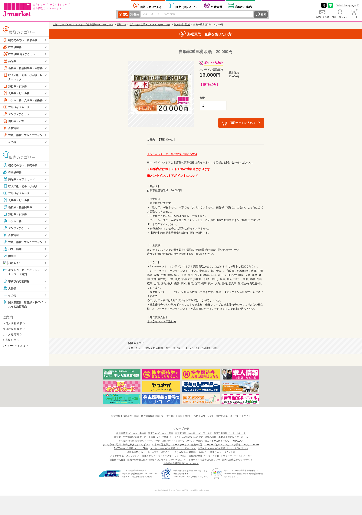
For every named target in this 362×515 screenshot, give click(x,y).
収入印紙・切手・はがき (22, 186)
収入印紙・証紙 (182, 24)
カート (354, 17)
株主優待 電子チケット (21, 54)
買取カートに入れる (243, 122)
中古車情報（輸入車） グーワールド (193, 433)
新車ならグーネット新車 (160, 433)
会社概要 (170, 416)
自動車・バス (16, 121)
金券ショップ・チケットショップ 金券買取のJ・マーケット (83, 24)
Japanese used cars (192, 437)
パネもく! (14, 263)
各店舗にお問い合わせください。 (233, 162)
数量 (202, 97)
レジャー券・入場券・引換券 (25, 100)
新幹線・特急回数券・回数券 (25, 68)
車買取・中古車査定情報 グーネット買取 (134, 437)
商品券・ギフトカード (21, 179)
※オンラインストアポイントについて (172, 175)
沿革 (180, 416)
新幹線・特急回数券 (20, 207)
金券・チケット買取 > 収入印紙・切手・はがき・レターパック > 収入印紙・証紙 (173, 348)
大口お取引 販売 (12, 328)
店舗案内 (243, 6)
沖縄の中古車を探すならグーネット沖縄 (139, 441)
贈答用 (12, 256)
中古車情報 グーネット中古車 (131, 433)
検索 (263, 14)
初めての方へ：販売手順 (22, 165)
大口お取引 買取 (12, 323)
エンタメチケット (18, 114)
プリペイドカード (18, 107)
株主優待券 (14, 47)
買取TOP (121, 24)
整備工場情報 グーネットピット (230, 433)
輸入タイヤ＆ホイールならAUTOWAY (224, 441)
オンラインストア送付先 (161, 321)
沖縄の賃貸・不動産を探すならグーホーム (226, 437)
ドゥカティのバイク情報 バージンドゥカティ (173, 448)
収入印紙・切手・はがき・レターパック (25, 77)
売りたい (151, 6)
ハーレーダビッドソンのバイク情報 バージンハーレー (231, 444)
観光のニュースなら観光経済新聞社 (179, 452)
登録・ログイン (340, 17)
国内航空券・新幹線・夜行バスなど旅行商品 (25, 304)
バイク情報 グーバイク (168, 437)
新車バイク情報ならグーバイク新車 (217, 452)
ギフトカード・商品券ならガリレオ (202, 459)
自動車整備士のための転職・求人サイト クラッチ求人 (154, 459)
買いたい (187, 6)
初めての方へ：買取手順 (22, 40)
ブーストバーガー (243, 456)
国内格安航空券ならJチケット (237, 459)
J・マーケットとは (14, 345)
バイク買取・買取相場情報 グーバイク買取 (197, 456)
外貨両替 (216, 6)
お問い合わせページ (227, 249)
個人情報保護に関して (152, 416)
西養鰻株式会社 (117, 459)
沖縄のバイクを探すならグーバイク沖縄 (182, 441)
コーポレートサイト (240, 416)
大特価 (12, 288)
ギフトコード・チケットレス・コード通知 (24, 272)
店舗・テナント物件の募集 (214, 416)
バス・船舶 (14, 249)
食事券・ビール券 (18, 93)
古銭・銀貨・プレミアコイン (25, 135)
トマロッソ (226, 456)
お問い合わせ (322, 17)
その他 (12, 142)
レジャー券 (14, 221)
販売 (136, 14)
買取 (125, 14)
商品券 (12, 61)
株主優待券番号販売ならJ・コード (181, 463)
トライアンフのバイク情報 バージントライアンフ (223, 448)
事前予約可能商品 (18, 281)
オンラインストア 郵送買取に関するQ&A (172, 154)
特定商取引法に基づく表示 (125, 416)
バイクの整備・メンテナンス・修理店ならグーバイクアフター (141, 456)
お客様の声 (9, 339)
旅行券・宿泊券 (17, 86)
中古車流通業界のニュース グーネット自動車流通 (177, 444)
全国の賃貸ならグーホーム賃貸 (143, 452)
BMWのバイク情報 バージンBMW (131, 448)
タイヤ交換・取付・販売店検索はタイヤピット (126, 444)
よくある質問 (11, 334)
